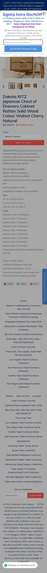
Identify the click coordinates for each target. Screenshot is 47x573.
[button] (44, 13)
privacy (24, 66)
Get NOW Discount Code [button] (23, 48)
